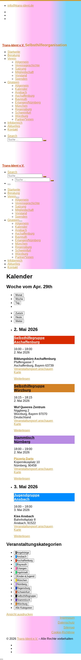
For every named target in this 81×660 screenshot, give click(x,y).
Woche (19, 299)
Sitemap (69, 627)
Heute (18, 317)
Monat (18, 295)
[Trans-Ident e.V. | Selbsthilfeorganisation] (23, 41)
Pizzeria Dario (24, 458)
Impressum (67, 617)
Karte (17, 372)
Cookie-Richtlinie (63, 632)
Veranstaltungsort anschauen (33, 368)
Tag (17, 303)
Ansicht (19, 614)
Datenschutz (66, 622)
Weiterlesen (22, 378)
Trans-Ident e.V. (27, 638)
